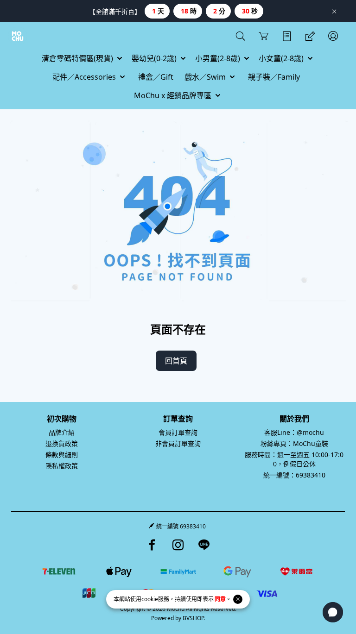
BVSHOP (193, 618)
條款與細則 (61, 454)
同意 (220, 599)
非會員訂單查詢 (178, 443)
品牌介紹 (62, 432)
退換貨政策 (61, 443)
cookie (149, 599)
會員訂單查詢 (178, 432)
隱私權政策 (61, 465)
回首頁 (176, 361)
